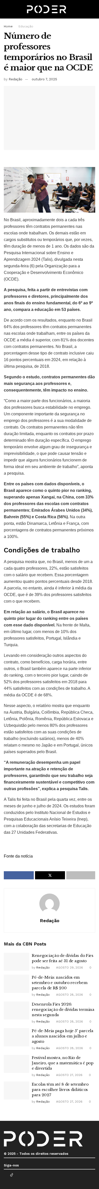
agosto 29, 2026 (69, 967)
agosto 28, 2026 (69, 994)
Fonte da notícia (18, 856)
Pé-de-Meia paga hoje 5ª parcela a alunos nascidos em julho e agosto (62, 1036)
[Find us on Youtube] (18, 1175)
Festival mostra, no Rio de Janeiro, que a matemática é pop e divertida (62, 1063)
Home (8, 26)
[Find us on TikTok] (11, 1175)
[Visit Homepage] (47, 9)
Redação (15, 79)
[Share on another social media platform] (80, 875)
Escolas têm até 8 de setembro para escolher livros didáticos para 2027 (60, 1089)
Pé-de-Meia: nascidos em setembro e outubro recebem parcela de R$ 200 (59, 982)
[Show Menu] (6, 9)
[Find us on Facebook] (5, 1175)
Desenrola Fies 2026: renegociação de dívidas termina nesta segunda (63, 1009)
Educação (26, 26)
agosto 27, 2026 (68, 1075)
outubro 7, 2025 (44, 79)
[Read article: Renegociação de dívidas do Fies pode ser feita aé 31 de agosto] (16, 962)
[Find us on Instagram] (24, 1175)
